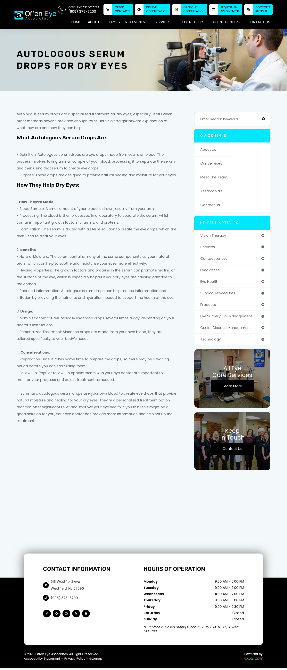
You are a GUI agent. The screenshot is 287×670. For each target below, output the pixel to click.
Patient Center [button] (224, 22)
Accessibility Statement (42, 658)
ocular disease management (225, 327)
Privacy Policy (74, 658)
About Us (208, 149)
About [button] (94, 22)
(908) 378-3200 (64, 598)
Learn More (232, 386)
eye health (209, 281)
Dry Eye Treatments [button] (127, 22)
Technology (191, 22)
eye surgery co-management (226, 316)
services (207, 247)
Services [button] (162, 22)
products (208, 304)
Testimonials (211, 191)
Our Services (211, 163)
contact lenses (213, 258)
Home (76, 22)
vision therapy (213, 235)
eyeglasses (210, 270)
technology (210, 339)
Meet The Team (213, 177)
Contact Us (210, 204)
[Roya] (253, 659)
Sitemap (95, 658)
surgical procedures (217, 293)
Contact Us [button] (259, 22)
